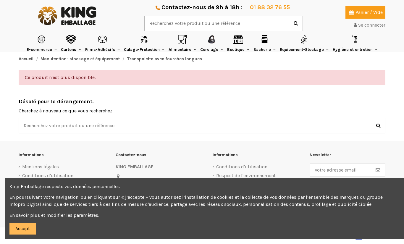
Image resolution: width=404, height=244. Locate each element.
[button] (42, 43)
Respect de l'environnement (246, 175)
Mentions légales (40, 166)
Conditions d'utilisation (47, 175)
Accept (22, 228)
